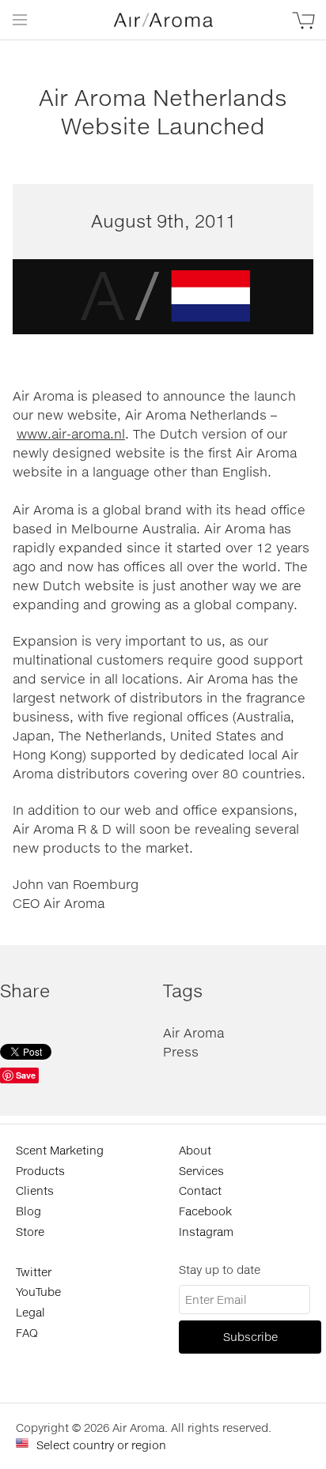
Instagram (206, 1231)
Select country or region (101, 1445)
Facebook (205, 1211)
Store (30, 1231)
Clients (35, 1190)
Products (40, 1170)
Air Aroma (193, 1032)
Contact (200, 1190)
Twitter (33, 1272)
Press (181, 1051)
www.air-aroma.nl (71, 433)
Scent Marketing (60, 1150)
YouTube (38, 1291)
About (195, 1150)
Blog (28, 1211)
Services (201, 1170)
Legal (30, 1312)
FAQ (27, 1332)
